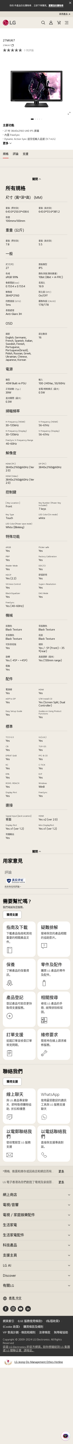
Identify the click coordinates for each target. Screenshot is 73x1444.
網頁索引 (8, 1321)
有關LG (8, 1285)
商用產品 (63, 14)
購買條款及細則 (33, 1326)
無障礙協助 (61, 1332)
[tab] (6, 154)
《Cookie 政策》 (11, 1326)
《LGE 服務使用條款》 (30, 1321)
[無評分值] (13, 50)
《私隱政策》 (53, 1321)
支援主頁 (10, 1255)
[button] (43, 22)
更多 (6, 143)
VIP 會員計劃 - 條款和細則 (19, 1332)
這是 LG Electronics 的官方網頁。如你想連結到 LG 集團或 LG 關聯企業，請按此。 (36, 1348)
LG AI (7, 1265)
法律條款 (44, 1332)
